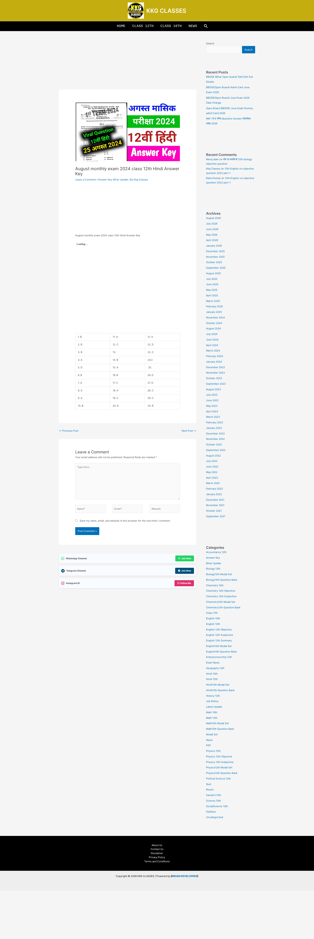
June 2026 (212, 229)
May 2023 (212, 405)
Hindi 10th (212, 673)
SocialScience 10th (217, 806)
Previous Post (68, 430)
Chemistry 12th (215, 585)
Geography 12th (215, 668)
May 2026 (211, 234)
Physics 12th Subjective (220, 762)
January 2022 (214, 494)
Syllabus (211, 811)
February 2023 (214, 422)
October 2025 (214, 262)
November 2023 (215, 372)
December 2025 (215, 251)
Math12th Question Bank (220, 728)
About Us (157, 845)
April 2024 (212, 345)
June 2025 (212, 284)
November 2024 (215, 317)
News (209, 740)
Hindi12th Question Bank (220, 690)
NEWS (193, 26)
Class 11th (212, 612)
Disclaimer (157, 853)
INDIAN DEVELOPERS (184, 876)
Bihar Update (120, 179)
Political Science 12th (218, 778)
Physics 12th (213, 750)
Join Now (186, 558)
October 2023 (214, 378)
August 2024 (213, 328)
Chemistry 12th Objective (220, 590)
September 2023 (216, 383)
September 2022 (216, 450)
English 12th (213, 624)
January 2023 (214, 427)
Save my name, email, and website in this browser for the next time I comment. (125, 520)
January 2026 (214, 245)
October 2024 (214, 323)
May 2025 (211, 289)
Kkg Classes (213, 168)
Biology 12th (213, 568)
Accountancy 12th (216, 552)
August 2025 (213, 273)
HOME (121, 26)
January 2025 (214, 311)
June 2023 (212, 400)
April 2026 (212, 240)
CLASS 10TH (171, 26)
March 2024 (213, 350)
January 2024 (214, 361)
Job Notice (212, 701)
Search (210, 43)
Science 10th (213, 800)
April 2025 (212, 295)
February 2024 (214, 356)
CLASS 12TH (143, 26)
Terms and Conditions (157, 861)
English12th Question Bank (221, 651)
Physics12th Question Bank (221, 773)
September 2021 (215, 516)
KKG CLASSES (166, 10)
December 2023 (215, 367)
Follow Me (185, 583)
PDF (208, 745)
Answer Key (105, 179)
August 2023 (213, 389)
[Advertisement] (127, 65)
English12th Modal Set (219, 646)
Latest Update (214, 706)
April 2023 (212, 411)
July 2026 (211, 223)
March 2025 (213, 301)
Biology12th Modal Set (219, 574)
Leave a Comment (85, 179)
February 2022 (214, 488)
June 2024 (212, 339)
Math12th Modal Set (217, 723)
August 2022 (213, 455)
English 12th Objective (219, 629)
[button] (206, 26)
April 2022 (212, 477)
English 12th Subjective (219, 634)
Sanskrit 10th (213, 795)
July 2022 (211, 461)
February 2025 (214, 306)
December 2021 (215, 499)
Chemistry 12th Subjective (221, 596)
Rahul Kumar (213, 178)
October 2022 (214, 444)
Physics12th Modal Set (219, 767)
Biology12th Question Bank (221, 579)
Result (209, 789)
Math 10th (211, 712)
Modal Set (212, 734)
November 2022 (215, 438)
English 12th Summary (219, 640)
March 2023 (213, 416)
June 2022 (212, 466)
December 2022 (215, 433)
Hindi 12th (212, 679)
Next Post (189, 430)
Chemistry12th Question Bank (223, 607)
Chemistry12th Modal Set (220, 601)
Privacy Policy (157, 857)
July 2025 (211, 278)
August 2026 (213, 218)
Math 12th (211, 717)
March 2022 (213, 483)
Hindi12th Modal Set (217, 684)
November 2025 (215, 256)
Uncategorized (214, 817)
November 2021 (215, 505)
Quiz (208, 784)
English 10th (213, 618)
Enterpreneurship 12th (219, 657)
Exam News (212, 662)
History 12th (213, 695)
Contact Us (157, 849)
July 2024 (212, 334)
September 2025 (216, 267)
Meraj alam (212, 159)
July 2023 (212, 394)
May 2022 (211, 472)
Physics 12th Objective (219, 756)
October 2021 (214, 510)
